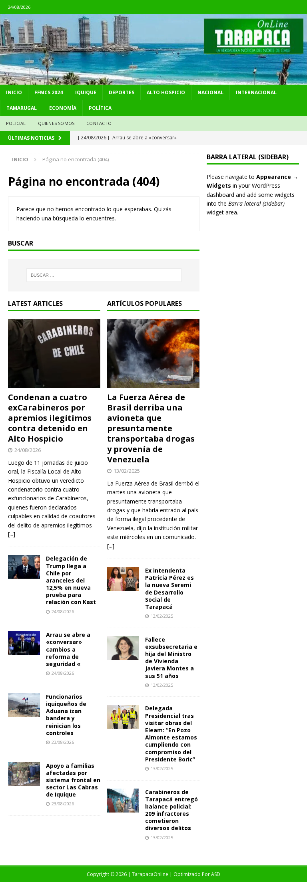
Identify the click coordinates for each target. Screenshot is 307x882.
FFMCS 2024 (48, 92)
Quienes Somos (56, 123)
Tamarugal (21, 108)
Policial (16, 123)
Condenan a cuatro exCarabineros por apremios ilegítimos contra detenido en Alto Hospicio (50, 418)
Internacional (256, 92)
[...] (11, 534)
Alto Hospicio (166, 92)
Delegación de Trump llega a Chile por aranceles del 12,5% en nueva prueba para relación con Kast (71, 580)
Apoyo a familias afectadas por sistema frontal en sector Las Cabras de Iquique (73, 780)
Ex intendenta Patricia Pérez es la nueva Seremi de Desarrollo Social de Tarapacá (169, 588)
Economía (62, 108)
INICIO (14, 92)
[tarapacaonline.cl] (153, 80)
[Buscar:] (104, 275)
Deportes (121, 92)
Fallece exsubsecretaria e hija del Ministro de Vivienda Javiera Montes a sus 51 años (171, 658)
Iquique (85, 92)
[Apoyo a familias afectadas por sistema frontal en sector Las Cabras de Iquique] (24, 774)
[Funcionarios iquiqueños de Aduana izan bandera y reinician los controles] (24, 705)
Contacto (99, 123)
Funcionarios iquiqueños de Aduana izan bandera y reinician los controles (66, 715)
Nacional (210, 92)
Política (100, 108)
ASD (215, 874)
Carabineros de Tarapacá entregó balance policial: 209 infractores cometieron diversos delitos (171, 810)
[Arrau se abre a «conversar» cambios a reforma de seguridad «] (24, 643)
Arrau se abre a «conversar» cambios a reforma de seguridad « (68, 649)
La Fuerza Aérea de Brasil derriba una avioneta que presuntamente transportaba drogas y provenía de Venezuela (151, 428)
